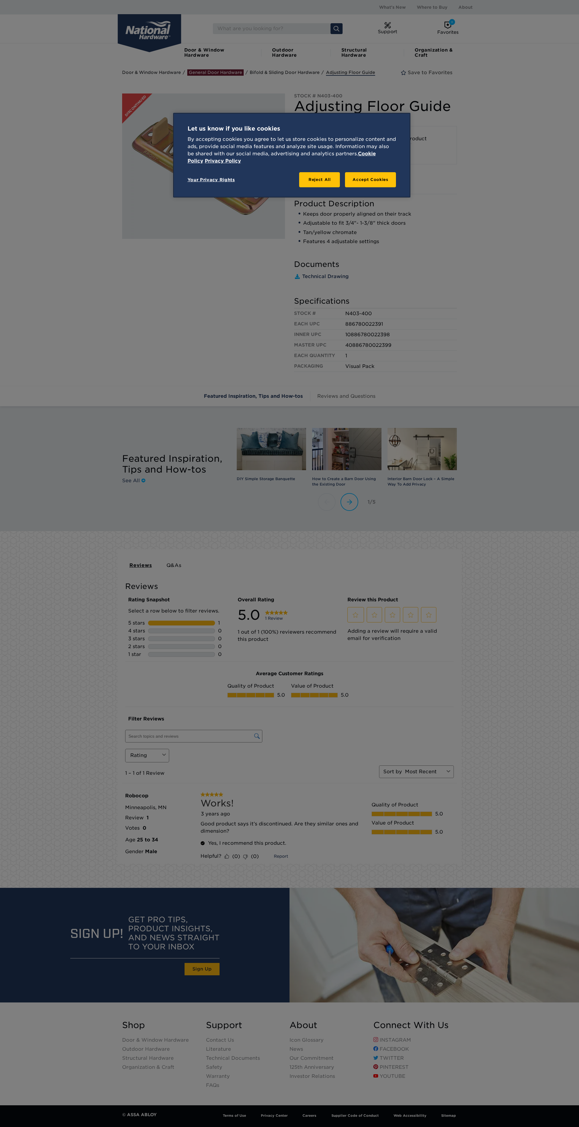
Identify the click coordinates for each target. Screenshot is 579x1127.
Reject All (319, 179)
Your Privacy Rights (211, 179)
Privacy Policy (223, 161)
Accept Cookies (370, 179)
